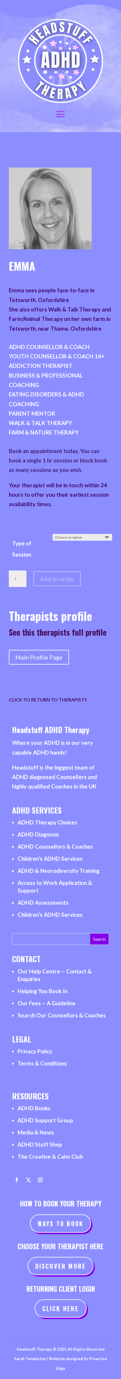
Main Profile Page (39, 657)
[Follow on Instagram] (40, 1180)
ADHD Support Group (45, 1120)
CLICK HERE (60, 1308)
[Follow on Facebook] (16, 1180)
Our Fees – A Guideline (46, 1003)
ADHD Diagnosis (38, 834)
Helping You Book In (43, 991)
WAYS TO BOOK (60, 1223)
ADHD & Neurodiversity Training (59, 870)
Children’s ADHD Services (50, 858)
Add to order (57, 578)
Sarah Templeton (30, 1358)
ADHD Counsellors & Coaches (55, 846)
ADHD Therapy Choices (47, 822)
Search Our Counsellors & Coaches (62, 1015)
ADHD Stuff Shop (40, 1144)
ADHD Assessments (43, 902)
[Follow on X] (28, 1180)
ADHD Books (34, 1108)
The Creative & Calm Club (50, 1156)
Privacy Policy (35, 1051)
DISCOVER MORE (60, 1266)
